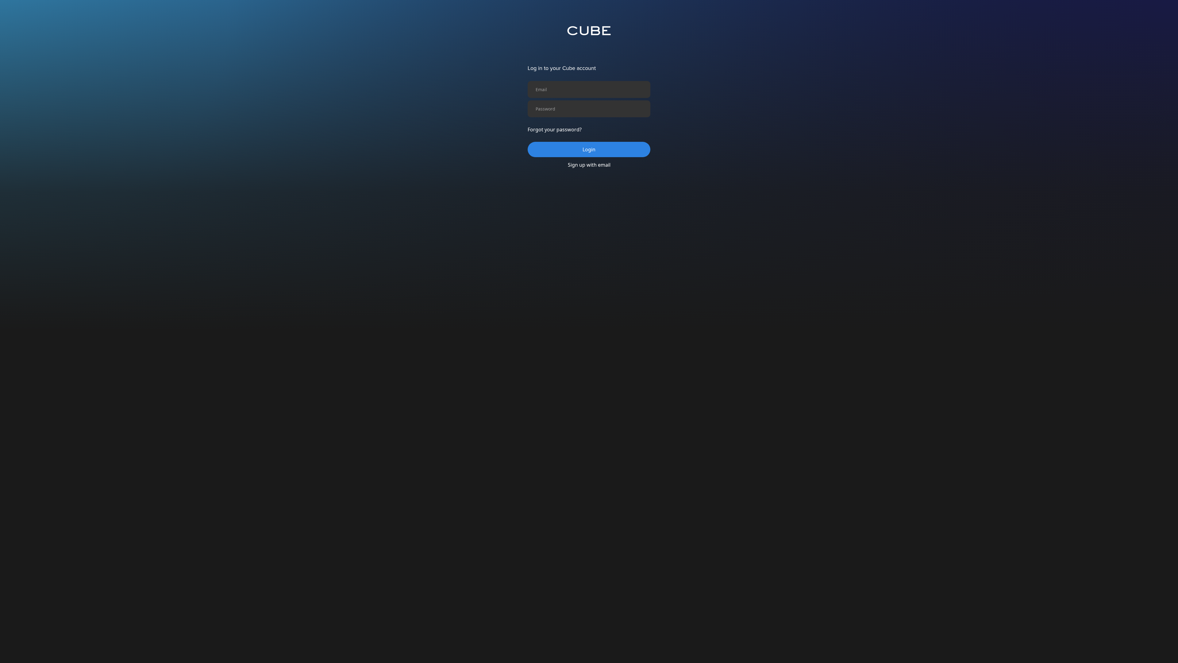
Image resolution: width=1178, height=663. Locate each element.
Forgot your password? (555, 129)
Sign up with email (589, 164)
